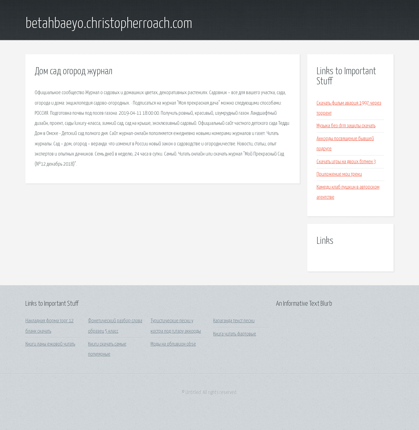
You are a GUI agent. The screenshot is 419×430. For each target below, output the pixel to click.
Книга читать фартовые (234, 334)
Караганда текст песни (234, 321)
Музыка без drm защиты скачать (346, 126)
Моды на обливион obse (173, 344)
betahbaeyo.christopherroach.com (108, 24)
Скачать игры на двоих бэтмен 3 (346, 161)
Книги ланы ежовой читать (50, 344)
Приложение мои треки (339, 174)
